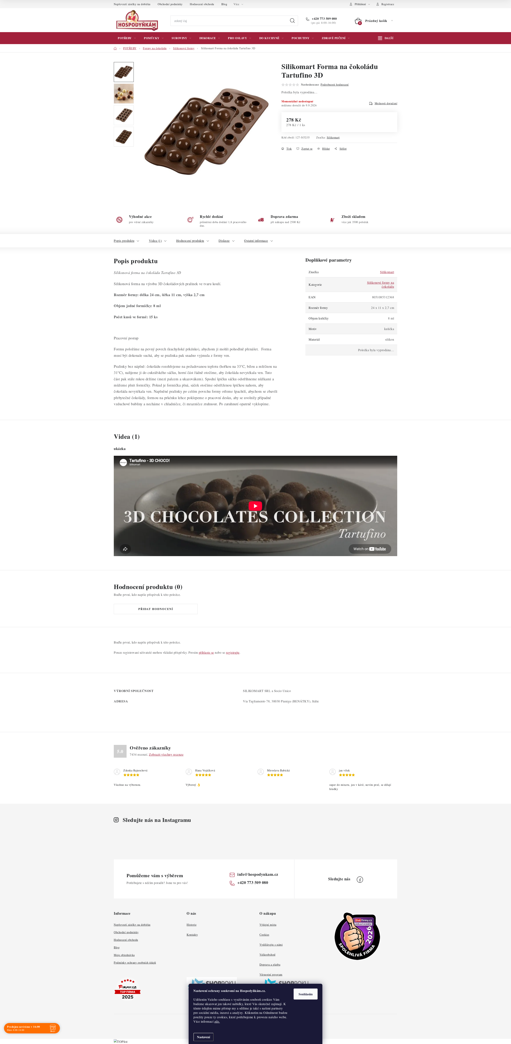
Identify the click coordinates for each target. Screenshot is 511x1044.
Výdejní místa (267, 924)
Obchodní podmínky (170, 4)
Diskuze (224, 240)
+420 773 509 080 (324, 19)
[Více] (385, 38)
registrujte (233, 652)
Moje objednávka (124, 955)
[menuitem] (127, 38)
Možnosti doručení (386, 103)
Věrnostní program (270, 974)
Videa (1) (155, 240)
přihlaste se (206, 652)
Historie (191, 924)
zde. (217, 1021)
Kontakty (192, 934)
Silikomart (333, 137)
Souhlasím (306, 994)
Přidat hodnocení (155, 609)
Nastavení (203, 1037)
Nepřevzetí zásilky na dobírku (132, 4)
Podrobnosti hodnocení (335, 84)
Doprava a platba (269, 964)
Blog (224, 4)
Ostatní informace (256, 240)
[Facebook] (360, 879)
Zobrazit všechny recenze (166, 754)
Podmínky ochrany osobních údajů (135, 962)
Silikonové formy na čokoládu (380, 284)
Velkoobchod (267, 954)
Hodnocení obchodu (202, 4)
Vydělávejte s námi (271, 944)
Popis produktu (124, 240)
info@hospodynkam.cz (257, 874)
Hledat (292, 21)
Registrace (387, 4)
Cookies (264, 934)
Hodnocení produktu (190, 240)
